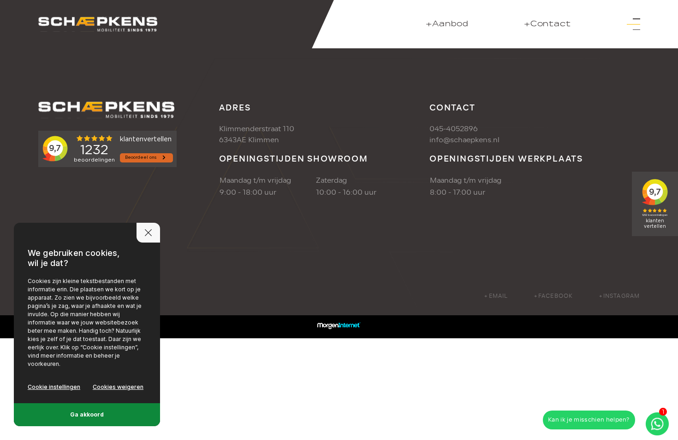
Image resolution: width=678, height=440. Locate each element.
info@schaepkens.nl (464, 139)
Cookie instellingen (54, 386)
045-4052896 (453, 128)
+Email (496, 296)
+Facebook (553, 296)
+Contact (547, 24)
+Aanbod (447, 24)
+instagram (619, 296)
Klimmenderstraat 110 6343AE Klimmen (256, 134)
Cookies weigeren (118, 386)
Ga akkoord (87, 414)
